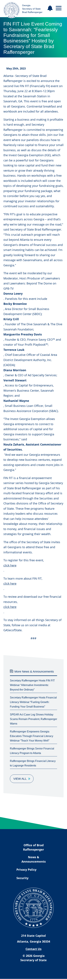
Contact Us (33, 949)
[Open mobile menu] (58, 8)
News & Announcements (33, 859)
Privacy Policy (26, 869)
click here (9, 565)
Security (22, 878)
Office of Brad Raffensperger (33, 847)
